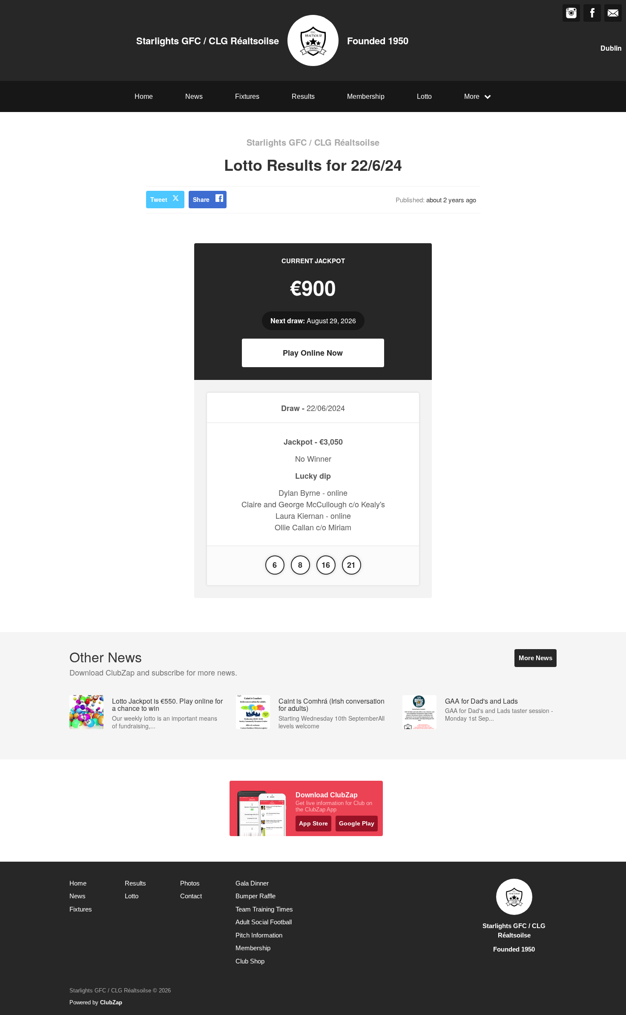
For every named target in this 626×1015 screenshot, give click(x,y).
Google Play (356, 823)
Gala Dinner (252, 883)
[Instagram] (571, 13)
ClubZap (111, 1002)
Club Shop (249, 961)
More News (535, 657)
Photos (190, 883)
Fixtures (247, 96)
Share (201, 199)
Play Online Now (313, 352)
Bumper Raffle (255, 896)
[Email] (613, 13)
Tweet (158, 199)
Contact (191, 896)
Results (303, 96)
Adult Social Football (263, 922)
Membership (366, 96)
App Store (313, 823)
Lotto (424, 96)
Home (144, 96)
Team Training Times (264, 909)
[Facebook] (592, 13)
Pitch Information (258, 935)
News (194, 96)
